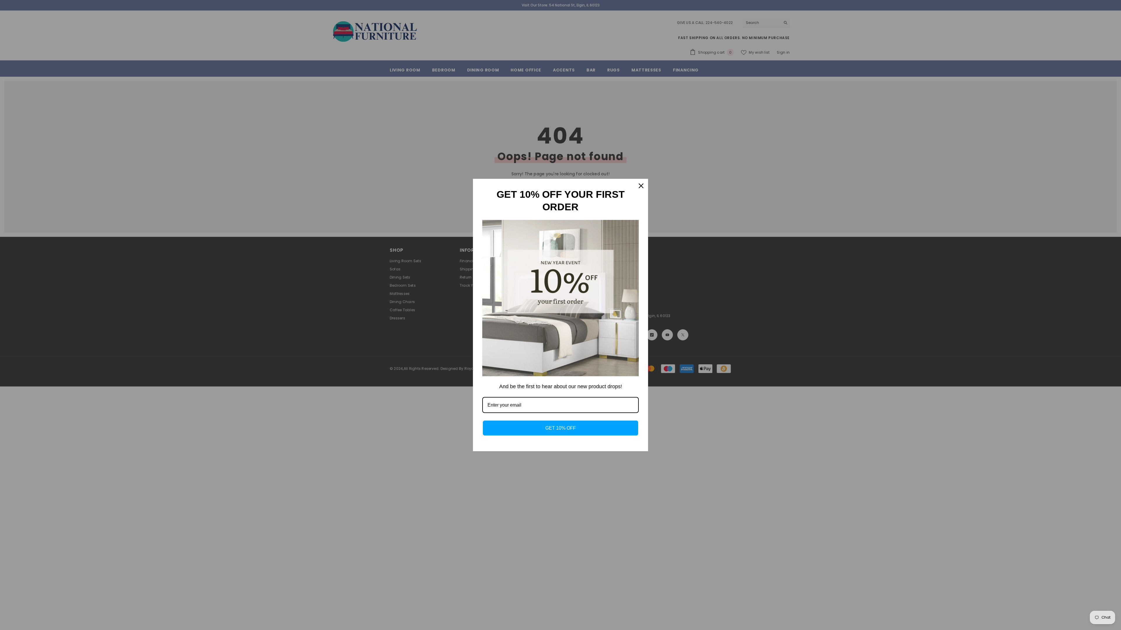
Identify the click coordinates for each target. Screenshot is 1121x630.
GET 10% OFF (560, 428)
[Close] (641, 186)
